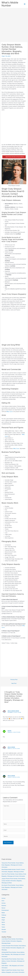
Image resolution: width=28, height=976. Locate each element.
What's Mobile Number (10, 4)
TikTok (3, 924)
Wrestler (4, 929)
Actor (3, 900)
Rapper (3, 917)
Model (3, 912)
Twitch (3, 927)
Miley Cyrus (9, 411)
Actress (3, 903)
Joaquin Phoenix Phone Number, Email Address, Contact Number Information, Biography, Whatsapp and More (13, 880)
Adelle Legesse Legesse (13, 711)
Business (4, 905)
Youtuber (4, 931)
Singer (3, 56)
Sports (3, 922)
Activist (3, 898)
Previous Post (13, 679)
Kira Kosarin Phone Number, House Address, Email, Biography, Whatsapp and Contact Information (13, 887)
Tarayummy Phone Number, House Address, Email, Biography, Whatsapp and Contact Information (13, 865)
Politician (4, 915)
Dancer (3, 908)
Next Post (14, 683)
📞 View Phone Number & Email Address (14, 156)
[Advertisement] (14, 23)
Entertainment (5, 910)
